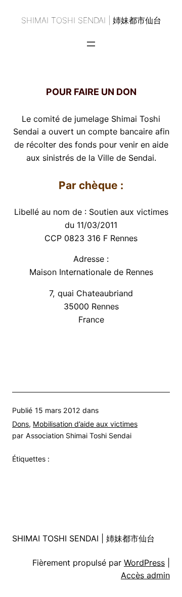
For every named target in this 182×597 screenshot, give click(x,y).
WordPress (144, 563)
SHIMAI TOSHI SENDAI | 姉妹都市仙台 (91, 20)
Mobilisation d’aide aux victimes (85, 424)
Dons (20, 424)
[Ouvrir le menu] (91, 44)
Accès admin (145, 575)
